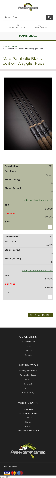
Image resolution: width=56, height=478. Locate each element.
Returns (28, 379)
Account (28, 388)
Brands (6, 46)
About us (28, 351)
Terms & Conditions (28, 375)
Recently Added (28, 342)
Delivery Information (28, 370)
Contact (28, 355)
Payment (28, 384)
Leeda (14, 46)
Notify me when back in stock (37, 200)
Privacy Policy (28, 393)
